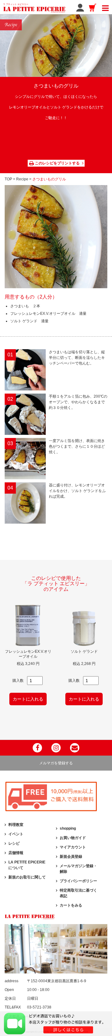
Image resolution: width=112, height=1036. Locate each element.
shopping (68, 828)
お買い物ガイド (73, 838)
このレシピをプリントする (57, 163)
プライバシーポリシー (78, 881)
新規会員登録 (71, 856)
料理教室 (15, 824)
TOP (8, 179)
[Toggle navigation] (105, 7)
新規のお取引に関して (27, 877)
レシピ (14, 843)
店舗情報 (15, 853)
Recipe (22, 179)
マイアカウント (73, 847)
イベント (15, 834)
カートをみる (71, 905)
